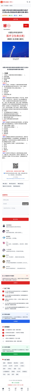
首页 (2, 5)
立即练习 (15, 282)
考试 (4, 374)
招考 (13, 374)
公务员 (21, 363)
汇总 (19, 368)
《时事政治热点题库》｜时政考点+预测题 (14, 332)
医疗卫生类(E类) (7, 186)
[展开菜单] (29, 2)
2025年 (16, 365)
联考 (4, 368)
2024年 (5, 365)
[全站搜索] (27, 2)
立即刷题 (15, 321)
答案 (15, 368)
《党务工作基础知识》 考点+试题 (12, 338)
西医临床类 (17, 186)
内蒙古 (11, 5)
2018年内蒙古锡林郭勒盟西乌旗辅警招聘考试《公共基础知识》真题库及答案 (16, 308)
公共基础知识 (6, 371)
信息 (9, 374)
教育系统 (21, 183)
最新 (17, 374)
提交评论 (15, 219)
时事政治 (25, 371)
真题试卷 (10, 363)
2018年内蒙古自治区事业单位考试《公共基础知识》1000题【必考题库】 (16, 292)
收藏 (21, 15)
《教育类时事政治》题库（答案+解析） (14, 341)
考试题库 (6, 5)
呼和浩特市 (13, 183)
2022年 (18, 371)
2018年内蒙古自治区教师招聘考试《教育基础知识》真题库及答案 (16, 296)
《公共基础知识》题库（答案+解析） (13, 329)
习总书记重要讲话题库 (10, 335)
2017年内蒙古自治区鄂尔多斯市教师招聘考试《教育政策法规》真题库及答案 (16, 304)
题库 (4, 363)
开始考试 (15, 354)
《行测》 (22, 365)
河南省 (13, 371)
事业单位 (16, 363)
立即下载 (15, 19)
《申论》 (10, 368)
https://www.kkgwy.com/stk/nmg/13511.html (15, 178)
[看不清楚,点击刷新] (25, 203)
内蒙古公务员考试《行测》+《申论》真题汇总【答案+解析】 (16, 300)
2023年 (10, 365)
